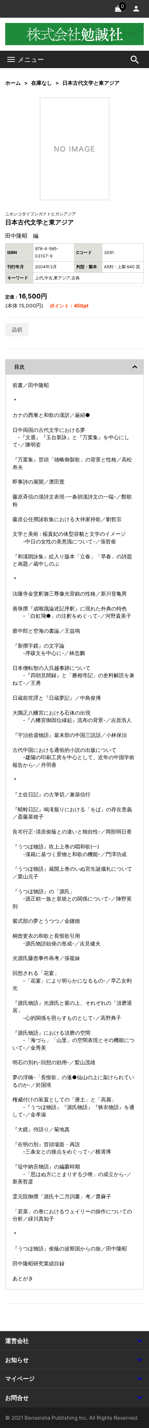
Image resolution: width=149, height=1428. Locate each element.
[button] (93, 113)
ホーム (13, 83)
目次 (19, 366)
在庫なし (41, 83)
